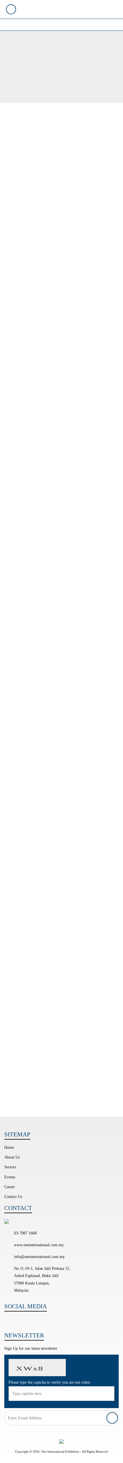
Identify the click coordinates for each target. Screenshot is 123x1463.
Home (9, 1147)
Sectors (10, 1167)
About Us (12, 1157)
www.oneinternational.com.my (39, 1245)
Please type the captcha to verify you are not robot (49, 1382)
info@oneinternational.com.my (39, 1257)
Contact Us (13, 1196)
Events (9, 1177)
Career (9, 1187)
